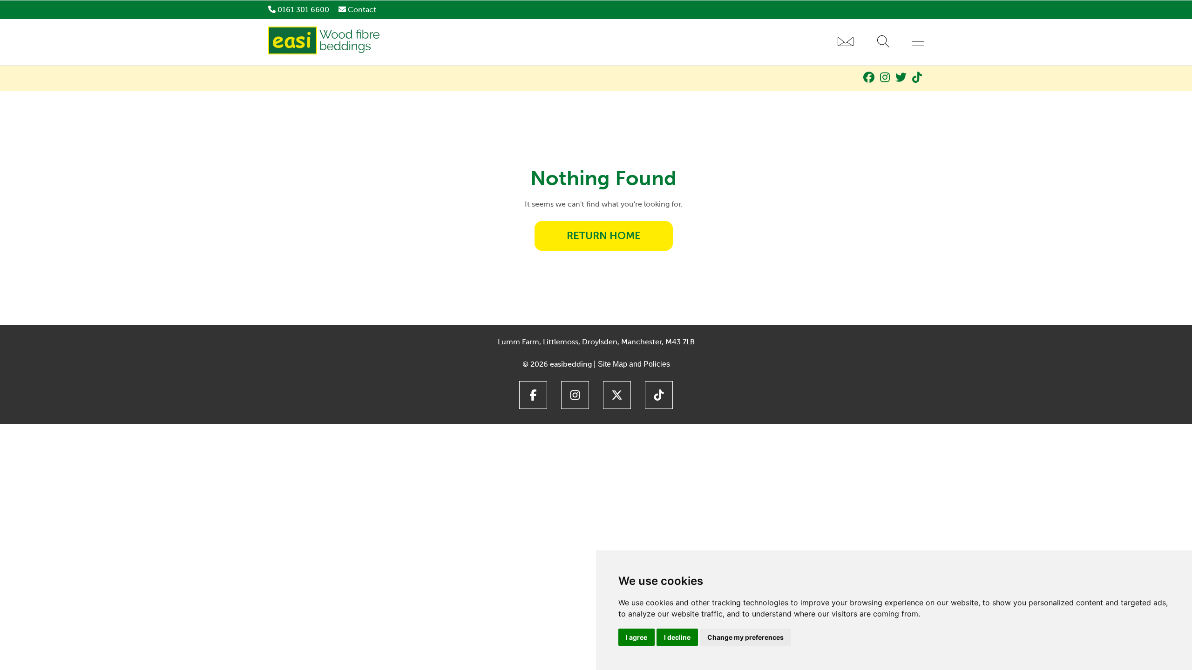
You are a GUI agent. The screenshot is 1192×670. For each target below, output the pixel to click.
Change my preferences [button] (745, 637)
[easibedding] (325, 51)
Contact (362, 9)
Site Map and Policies (634, 364)
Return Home (604, 235)
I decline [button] (677, 637)
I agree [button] (636, 637)
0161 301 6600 (303, 9)
